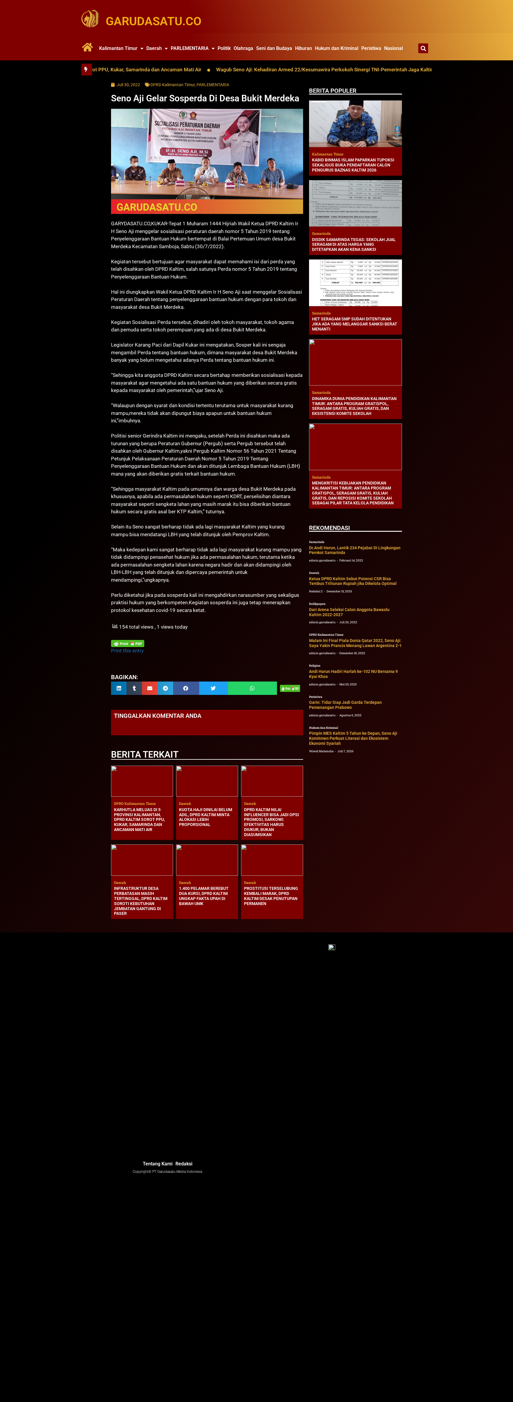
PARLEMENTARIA (190, 48)
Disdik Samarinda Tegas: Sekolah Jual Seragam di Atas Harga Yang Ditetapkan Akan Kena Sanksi (354, 244)
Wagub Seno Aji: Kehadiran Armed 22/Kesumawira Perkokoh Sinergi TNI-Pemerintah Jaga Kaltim (278, 70)
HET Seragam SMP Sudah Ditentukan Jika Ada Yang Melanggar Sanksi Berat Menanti (354, 324)
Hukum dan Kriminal (336, 48)
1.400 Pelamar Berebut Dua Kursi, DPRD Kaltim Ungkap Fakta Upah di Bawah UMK (204, 896)
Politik (224, 48)
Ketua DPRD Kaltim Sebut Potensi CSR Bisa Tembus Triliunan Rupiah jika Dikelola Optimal (353, 581)
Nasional (393, 48)
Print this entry (127, 651)
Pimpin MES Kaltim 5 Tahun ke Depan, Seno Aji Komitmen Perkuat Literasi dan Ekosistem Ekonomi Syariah (353, 738)
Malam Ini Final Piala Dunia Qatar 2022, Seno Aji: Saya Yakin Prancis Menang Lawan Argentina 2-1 (355, 643)
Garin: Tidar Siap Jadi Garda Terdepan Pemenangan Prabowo (345, 705)
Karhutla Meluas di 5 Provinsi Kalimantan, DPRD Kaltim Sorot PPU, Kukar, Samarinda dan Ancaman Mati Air (139, 819)
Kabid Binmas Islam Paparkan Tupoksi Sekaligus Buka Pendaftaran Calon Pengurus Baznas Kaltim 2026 (353, 165)
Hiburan (303, 48)
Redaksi (183, 1164)
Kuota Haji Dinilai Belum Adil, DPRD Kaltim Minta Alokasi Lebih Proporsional (205, 817)
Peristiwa (371, 48)
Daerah (154, 48)
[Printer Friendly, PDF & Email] (127, 643)
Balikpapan (317, 604)
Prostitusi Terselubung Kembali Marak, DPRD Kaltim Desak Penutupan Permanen (271, 896)
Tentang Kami (157, 1164)
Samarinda (316, 542)
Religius (314, 666)
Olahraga (243, 48)
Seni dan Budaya (274, 48)
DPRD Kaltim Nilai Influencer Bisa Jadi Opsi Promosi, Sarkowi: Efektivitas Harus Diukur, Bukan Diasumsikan (271, 822)
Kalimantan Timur (118, 48)
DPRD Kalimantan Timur (173, 84)
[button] (423, 48)
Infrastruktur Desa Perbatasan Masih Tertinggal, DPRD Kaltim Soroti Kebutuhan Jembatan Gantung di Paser (140, 901)
